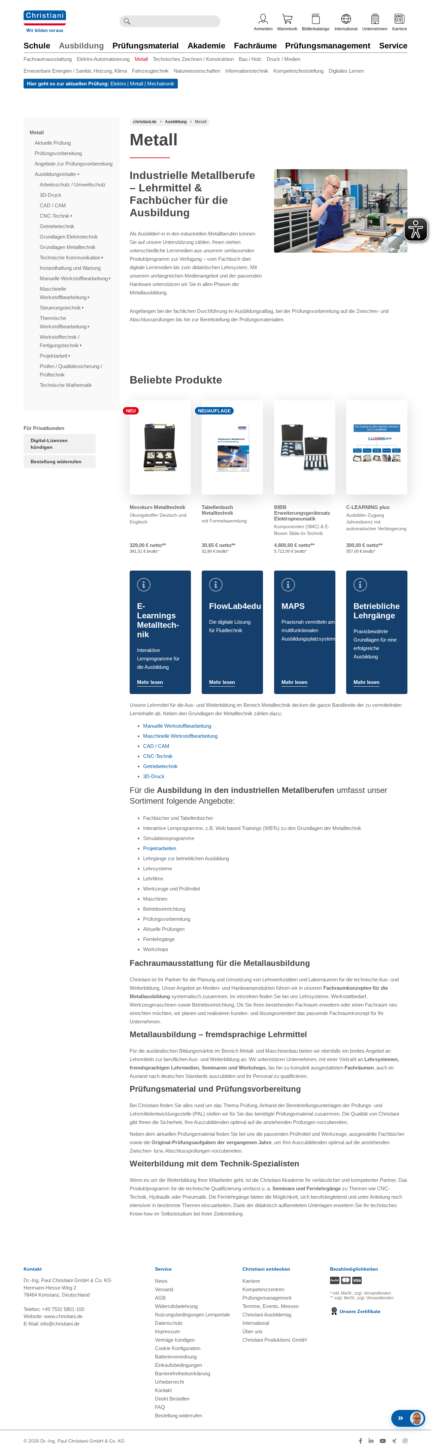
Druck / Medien (283, 59)
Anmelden (263, 29)
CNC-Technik (55, 216)
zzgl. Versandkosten (372, 1293)
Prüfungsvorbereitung (59, 153)
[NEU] (160, 447)
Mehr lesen (150, 682)
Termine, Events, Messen (270, 1306)
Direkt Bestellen (172, 1399)
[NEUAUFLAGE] (232, 447)
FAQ (160, 1407)
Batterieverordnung (176, 1356)
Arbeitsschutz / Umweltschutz (73, 184)
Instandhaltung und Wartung (71, 268)
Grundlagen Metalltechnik (68, 247)
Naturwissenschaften (197, 71)
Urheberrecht (169, 1382)
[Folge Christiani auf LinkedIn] (371, 1441)
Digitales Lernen (346, 71)
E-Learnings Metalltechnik (158, 620)
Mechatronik (160, 83)
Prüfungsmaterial (145, 45)
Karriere (399, 29)
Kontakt (163, 1390)
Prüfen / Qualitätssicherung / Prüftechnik (71, 370)
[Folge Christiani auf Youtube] (383, 1441)
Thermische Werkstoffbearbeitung (64, 322)
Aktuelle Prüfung (53, 143)
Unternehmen (375, 29)
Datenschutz (169, 1323)
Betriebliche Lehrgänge (377, 611)
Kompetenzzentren (263, 1289)
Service (393, 45)
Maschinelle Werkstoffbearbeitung (64, 293)
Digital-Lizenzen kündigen (49, 444)
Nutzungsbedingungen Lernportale (192, 1314)
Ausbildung (81, 45)
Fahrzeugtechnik (150, 71)
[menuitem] (50, 60)
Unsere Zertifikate (359, 1311)
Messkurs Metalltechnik (157, 507)
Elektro (118, 83)
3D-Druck (51, 195)
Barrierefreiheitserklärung (182, 1373)
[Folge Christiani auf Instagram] (405, 1441)
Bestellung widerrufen (56, 461)
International (346, 29)
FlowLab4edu (235, 606)
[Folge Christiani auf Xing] (394, 1441)
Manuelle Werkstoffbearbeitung (74, 278)
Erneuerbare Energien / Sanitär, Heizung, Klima (75, 71)
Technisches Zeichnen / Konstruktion (193, 59)
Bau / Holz (250, 59)
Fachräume (255, 45)
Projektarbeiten (159, 848)
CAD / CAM (53, 205)
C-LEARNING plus (368, 507)
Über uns (252, 1331)
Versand (164, 1289)
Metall (141, 59)
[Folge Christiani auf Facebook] (360, 1441)
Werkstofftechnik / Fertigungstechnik (60, 341)
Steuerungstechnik (61, 308)
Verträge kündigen (175, 1340)
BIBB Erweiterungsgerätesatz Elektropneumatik (302, 512)
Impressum (167, 1331)
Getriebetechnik (58, 226)
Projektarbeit (54, 356)
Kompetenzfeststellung (298, 71)
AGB (160, 1298)
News (161, 1281)
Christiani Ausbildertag (266, 1314)
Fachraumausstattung (48, 59)
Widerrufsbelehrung (176, 1306)
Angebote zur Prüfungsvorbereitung (74, 164)
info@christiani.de (59, 1324)
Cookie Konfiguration (177, 1348)
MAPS (293, 606)
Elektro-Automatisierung (103, 59)
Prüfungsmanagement (327, 45)
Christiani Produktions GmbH (274, 1340)
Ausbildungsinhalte (56, 174)
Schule (37, 45)
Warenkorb (287, 29)
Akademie (206, 45)
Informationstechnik (246, 71)
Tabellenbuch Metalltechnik (217, 510)
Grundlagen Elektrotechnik (69, 237)
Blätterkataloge (316, 29)
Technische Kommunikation (71, 257)
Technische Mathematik (66, 385)
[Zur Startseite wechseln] (45, 14)
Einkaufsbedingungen (178, 1365)
